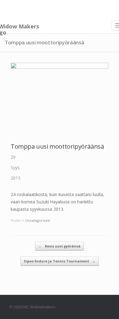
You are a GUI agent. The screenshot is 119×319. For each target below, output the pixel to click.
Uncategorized (37, 220)
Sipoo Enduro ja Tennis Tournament (60, 261)
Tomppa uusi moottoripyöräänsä (57, 146)
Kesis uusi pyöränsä (59, 246)
